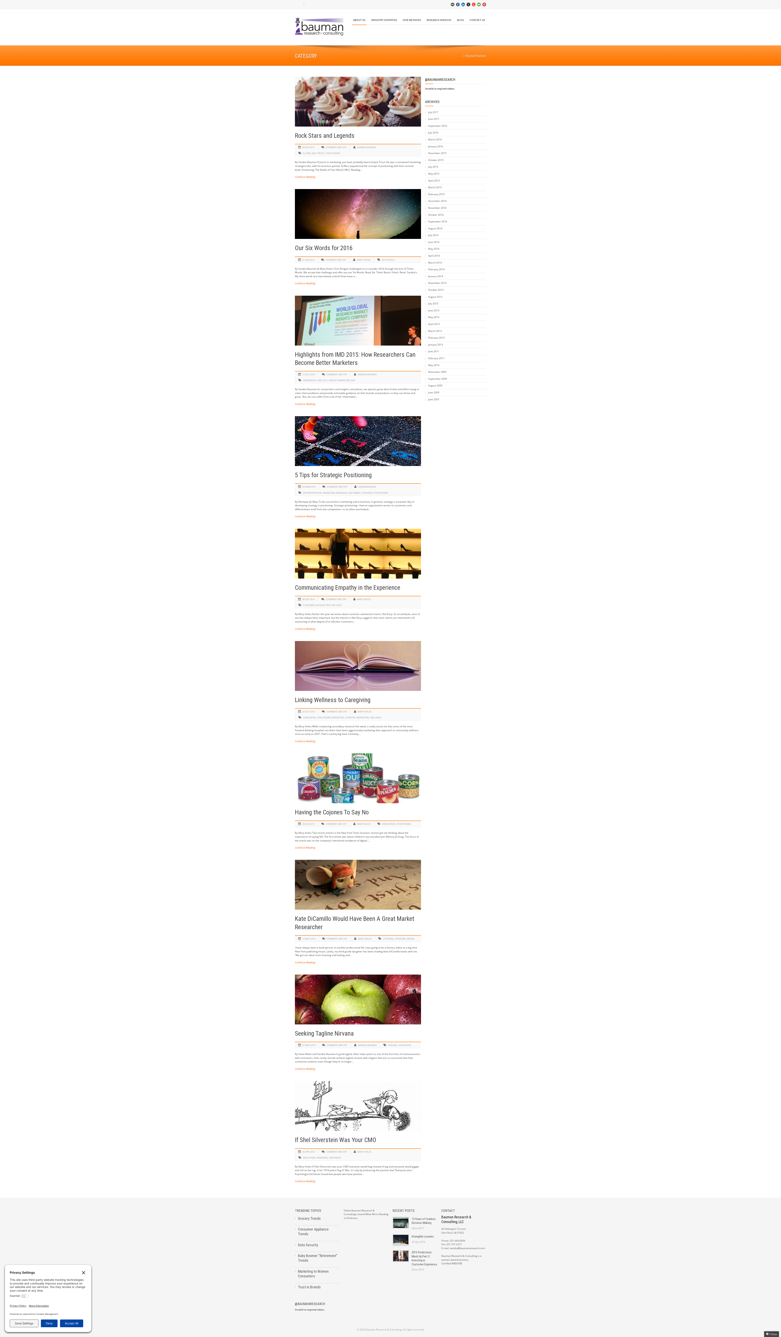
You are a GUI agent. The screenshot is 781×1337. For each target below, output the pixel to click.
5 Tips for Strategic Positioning (333, 475)
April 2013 (434, 324)
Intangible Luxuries (423, 1236)
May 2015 (433, 173)
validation (404, 1045)
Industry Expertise (384, 20)
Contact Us (477, 20)
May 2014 (433, 249)
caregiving (309, 717)
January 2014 (435, 276)
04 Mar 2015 (309, 486)
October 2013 (436, 290)
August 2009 (435, 385)
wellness (375, 717)
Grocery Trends (309, 1218)
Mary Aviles (364, 259)
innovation (389, 823)
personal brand (404, 938)
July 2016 (433, 132)
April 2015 (434, 180)
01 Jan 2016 (308, 259)
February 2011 (436, 358)
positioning (404, 823)
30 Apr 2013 (308, 1151)
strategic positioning (375, 492)
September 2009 (437, 379)
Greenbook (309, 380)
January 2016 (435, 146)
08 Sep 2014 (308, 599)
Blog (460, 20)
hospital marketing (357, 717)
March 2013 (435, 331)
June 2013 (433, 310)
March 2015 (435, 187)
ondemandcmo (367, 486)
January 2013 (435, 344)
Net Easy (336, 605)
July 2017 (433, 112)
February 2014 (436, 269)
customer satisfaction (317, 605)
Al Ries (307, 153)
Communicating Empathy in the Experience (347, 587)
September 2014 (437, 221)
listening (388, 938)
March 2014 (435, 262)
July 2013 (433, 303)
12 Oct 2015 (308, 374)
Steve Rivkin (333, 153)
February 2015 (436, 194)
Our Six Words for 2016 (323, 248)
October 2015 (436, 160)
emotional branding (315, 1157)
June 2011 (433, 351)
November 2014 (437, 208)
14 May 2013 (308, 938)
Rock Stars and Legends (325, 135)
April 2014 (434, 255)
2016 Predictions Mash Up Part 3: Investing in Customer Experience (424, 1258)
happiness (335, 1157)
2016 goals (388, 259)
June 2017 (433, 119)
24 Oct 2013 (308, 711)
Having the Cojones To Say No (332, 812)
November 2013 (437, 283)
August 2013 (435, 297)
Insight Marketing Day (342, 380)
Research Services (439, 20)
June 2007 (433, 399)
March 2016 (435, 139)
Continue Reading (305, 177)
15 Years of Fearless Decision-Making (424, 1221)
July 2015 (433, 166)
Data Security (308, 1245)
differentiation (312, 492)
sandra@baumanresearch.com (467, 1248)
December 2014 (437, 201)
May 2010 (433, 365)
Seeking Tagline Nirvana (324, 1033)
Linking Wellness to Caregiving (333, 700)
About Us (359, 20)
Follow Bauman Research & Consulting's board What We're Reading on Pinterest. (366, 1214)
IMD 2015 (322, 380)
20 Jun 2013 (308, 823)
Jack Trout (318, 153)
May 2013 (433, 317)
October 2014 (436, 215)
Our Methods (412, 20)
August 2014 (435, 228)
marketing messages (335, 492)
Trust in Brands (309, 1287)
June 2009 (433, 392)
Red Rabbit (354, 492)
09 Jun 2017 (308, 147)
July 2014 (433, 235)
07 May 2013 (308, 1045)
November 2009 (437, 372)
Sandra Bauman (366, 147)
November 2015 (437, 153)
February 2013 (436, 337)
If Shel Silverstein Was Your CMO (335, 1140)
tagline (392, 1045)
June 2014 (433, 242)
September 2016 (437, 126)
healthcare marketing (330, 717)
